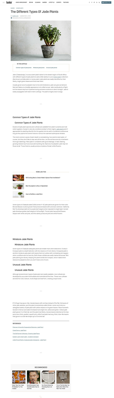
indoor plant (57, 77)
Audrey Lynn (15, 16)
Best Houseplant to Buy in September (37, 186)
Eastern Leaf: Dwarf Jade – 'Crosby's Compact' (26, 336)
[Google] (97, 2)
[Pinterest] (92, 2)
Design (31, 2)
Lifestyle (51, 2)
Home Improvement (21, 2)
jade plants (60, 129)
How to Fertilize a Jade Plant (34, 194)
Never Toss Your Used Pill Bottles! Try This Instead (18, 387)
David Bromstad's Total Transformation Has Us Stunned (33, 387)
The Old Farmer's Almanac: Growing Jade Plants (26, 333)
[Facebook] (89, 2)
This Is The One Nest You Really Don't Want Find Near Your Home (62, 387)
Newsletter (107, 2)
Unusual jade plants (51, 67)
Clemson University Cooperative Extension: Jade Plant (28, 327)
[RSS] (99, 2)
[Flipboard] (94, 2)
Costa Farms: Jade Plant (19, 330)
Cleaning (37, 2)
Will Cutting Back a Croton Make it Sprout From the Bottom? (43, 178)
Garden (44, 2)
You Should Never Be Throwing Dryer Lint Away (47, 387)
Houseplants (19, 8)
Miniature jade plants (38, 67)
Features (66, 2)
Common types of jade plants (23, 67)
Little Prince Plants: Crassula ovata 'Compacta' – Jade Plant (29, 340)
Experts (58, 2)
